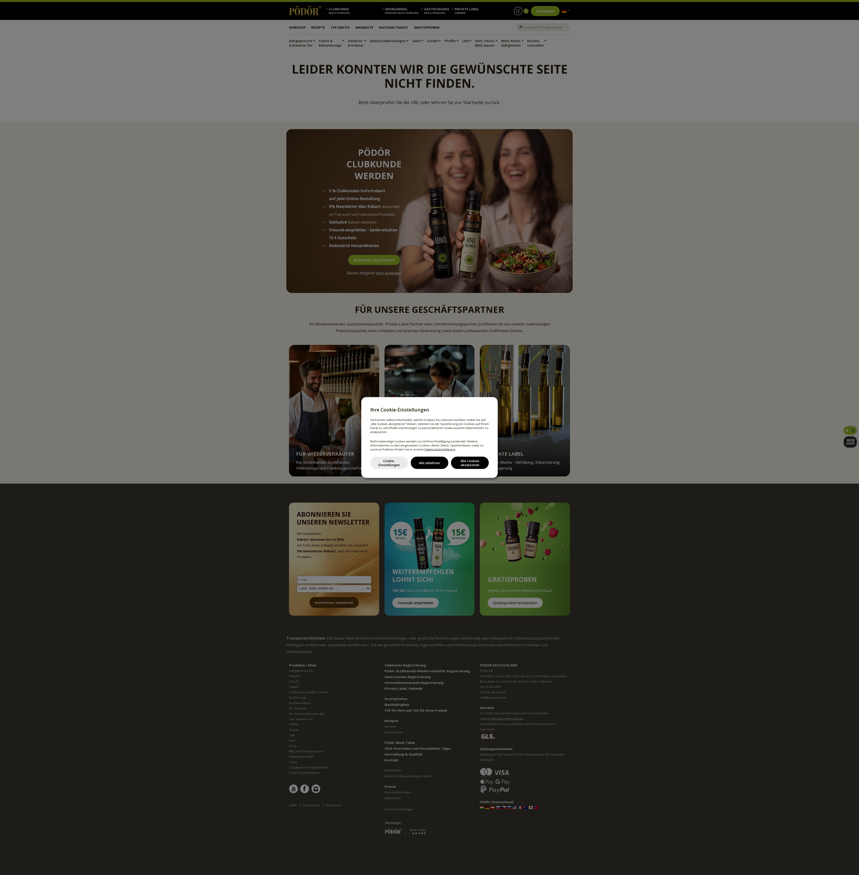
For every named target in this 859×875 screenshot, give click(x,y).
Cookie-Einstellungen (389, 463)
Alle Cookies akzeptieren (470, 463)
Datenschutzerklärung (440, 449)
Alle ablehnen (429, 463)
